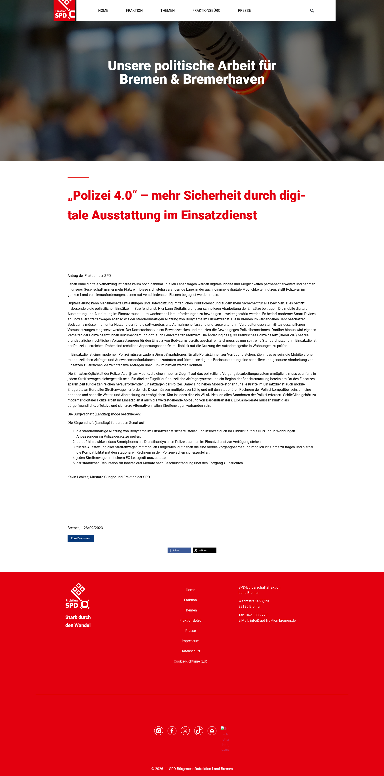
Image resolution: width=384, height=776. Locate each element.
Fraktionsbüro (190, 620)
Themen (190, 610)
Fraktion (190, 600)
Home (190, 590)
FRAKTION (134, 10)
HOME (103, 10)
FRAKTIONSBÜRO (206, 10)
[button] (312, 10)
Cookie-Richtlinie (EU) (190, 661)
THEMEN (167, 10)
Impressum (190, 641)
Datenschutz (190, 651)
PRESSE (244, 10)
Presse (190, 631)
